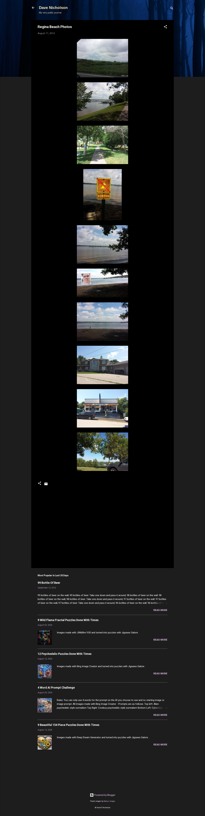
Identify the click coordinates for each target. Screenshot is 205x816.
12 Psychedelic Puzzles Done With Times (64, 653)
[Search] (172, 9)
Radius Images (109, 801)
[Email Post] (46, 485)
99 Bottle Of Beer (49, 582)
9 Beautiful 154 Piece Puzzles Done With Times (68, 725)
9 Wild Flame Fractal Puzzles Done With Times (68, 620)
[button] (165, 27)
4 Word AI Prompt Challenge (56, 687)
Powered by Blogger (104, 795)
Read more (160, 610)
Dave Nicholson (53, 7)
